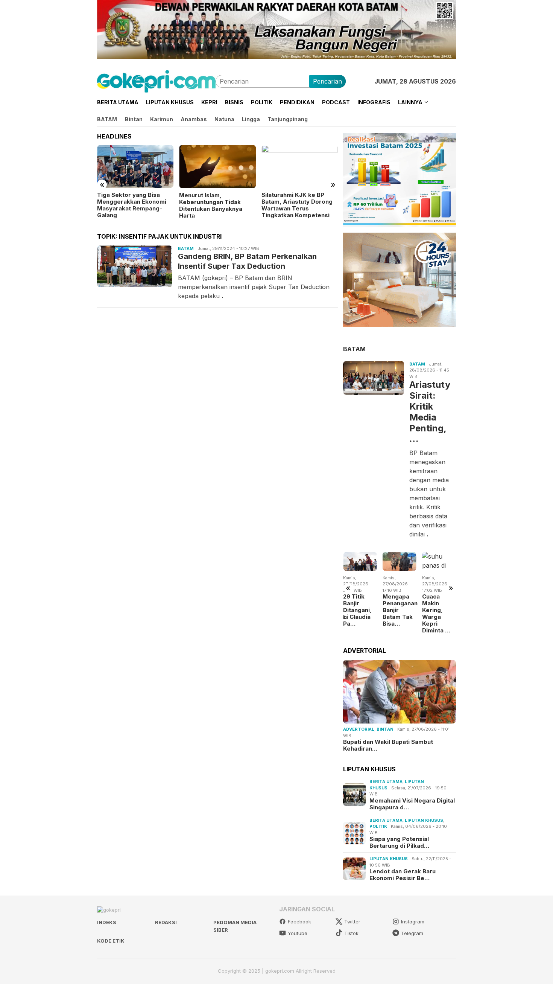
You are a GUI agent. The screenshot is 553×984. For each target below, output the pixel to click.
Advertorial (358, 729)
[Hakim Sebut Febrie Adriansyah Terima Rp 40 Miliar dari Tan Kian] (334, 166)
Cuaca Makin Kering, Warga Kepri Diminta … (427, 613)
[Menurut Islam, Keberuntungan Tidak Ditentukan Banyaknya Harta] (170, 166)
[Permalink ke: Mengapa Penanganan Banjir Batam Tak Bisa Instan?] (391, 561)
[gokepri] (156, 80)
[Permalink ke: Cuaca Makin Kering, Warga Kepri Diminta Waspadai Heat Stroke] (430, 561)
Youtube (297, 933)
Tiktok (351, 933)
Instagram (412, 922)
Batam (186, 248)
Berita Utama (386, 781)
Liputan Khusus (424, 820)
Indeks (106, 922)
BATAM (354, 349)
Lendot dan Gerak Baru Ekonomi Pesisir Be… (402, 875)
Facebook (299, 922)
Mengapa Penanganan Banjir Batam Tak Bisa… (391, 610)
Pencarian (327, 81)
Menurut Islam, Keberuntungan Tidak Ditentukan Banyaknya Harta (163, 205)
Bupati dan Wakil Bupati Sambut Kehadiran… (388, 745)
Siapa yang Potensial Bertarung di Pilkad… (399, 842)
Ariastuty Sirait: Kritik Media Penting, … (429, 411)
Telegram (412, 933)
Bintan (385, 729)
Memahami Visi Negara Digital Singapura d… (412, 804)
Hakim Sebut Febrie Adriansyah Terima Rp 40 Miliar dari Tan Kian (332, 202)
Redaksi (166, 922)
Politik (378, 826)
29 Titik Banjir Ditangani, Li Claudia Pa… (348, 610)
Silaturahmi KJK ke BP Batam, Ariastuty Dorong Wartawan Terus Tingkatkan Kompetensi (249, 205)
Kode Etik (111, 941)
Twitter (352, 922)
